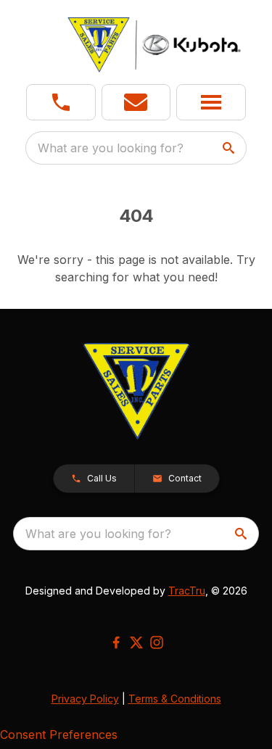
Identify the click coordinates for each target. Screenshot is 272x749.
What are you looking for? (111, 148)
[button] (61, 102)
